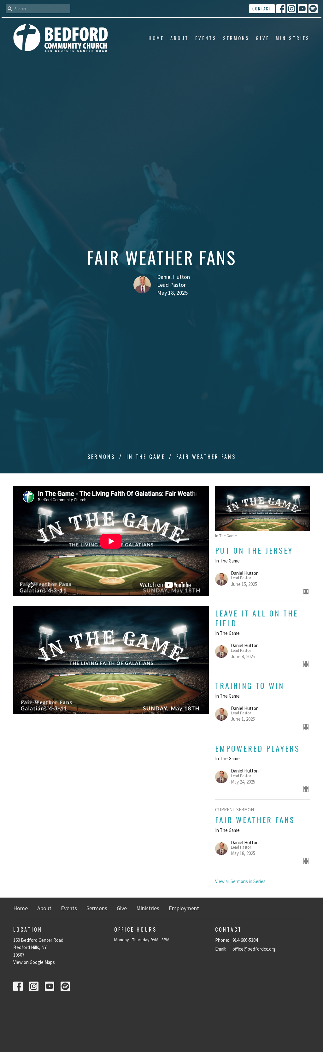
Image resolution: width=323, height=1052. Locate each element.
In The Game (145, 456)
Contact (262, 8)
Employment (184, 908)
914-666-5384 (245, 940)
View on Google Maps (34, 962)
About (179, 37)
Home (156, 37)
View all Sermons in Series (240, 881)
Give (262, 37)
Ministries (293, 37)
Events (206, 37)
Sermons (236, 37)
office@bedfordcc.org (254, 949)
